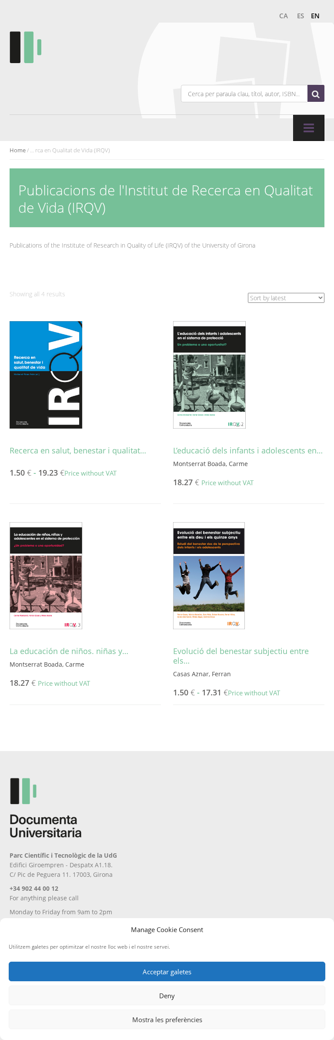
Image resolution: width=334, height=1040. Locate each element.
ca (283, 15)
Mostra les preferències (167, 1019)
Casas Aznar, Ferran (202, 674)
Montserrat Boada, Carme (210, 464)
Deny (167, 995)
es (300, 15)
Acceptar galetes (167, 971)
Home (18, 150)
